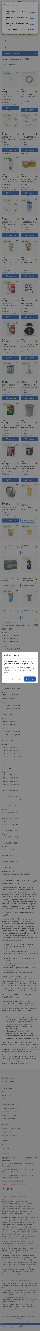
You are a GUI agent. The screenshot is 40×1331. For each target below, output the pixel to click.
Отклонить (16, 679)
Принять (29, 679)
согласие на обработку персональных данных (17, 668)
